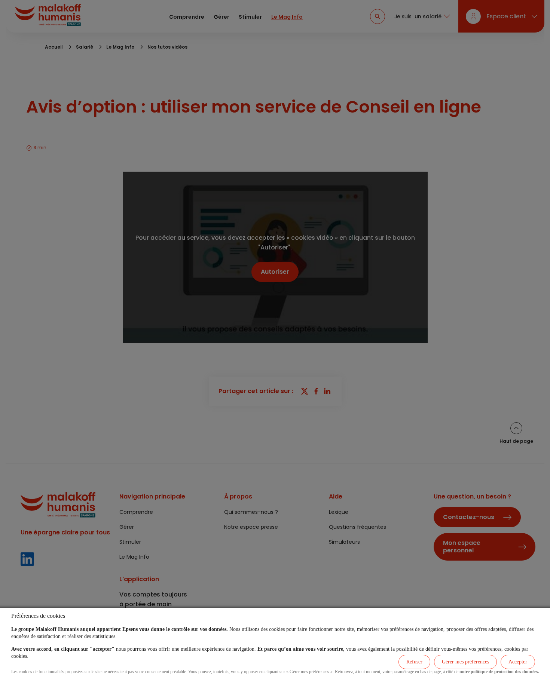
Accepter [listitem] (517, 662)
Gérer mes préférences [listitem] (465, 662)
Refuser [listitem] (414, 662)
